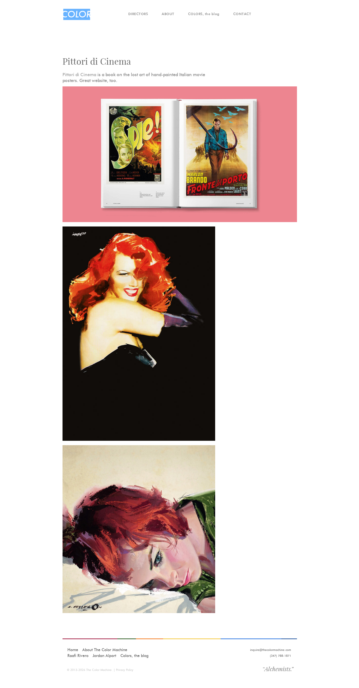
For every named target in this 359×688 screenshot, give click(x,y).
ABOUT (168, 14)
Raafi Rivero (77, 655)
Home (72, 649)
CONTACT (242, 14)
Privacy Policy (124, 670)
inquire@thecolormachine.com (270, 650)
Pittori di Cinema (79, 74)
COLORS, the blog (204, 14)
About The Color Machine (104, 649)
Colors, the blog (134, 655)
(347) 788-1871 (280, 655)
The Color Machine (99, 670)
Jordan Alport (104, 655)
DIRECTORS (138, 14)
